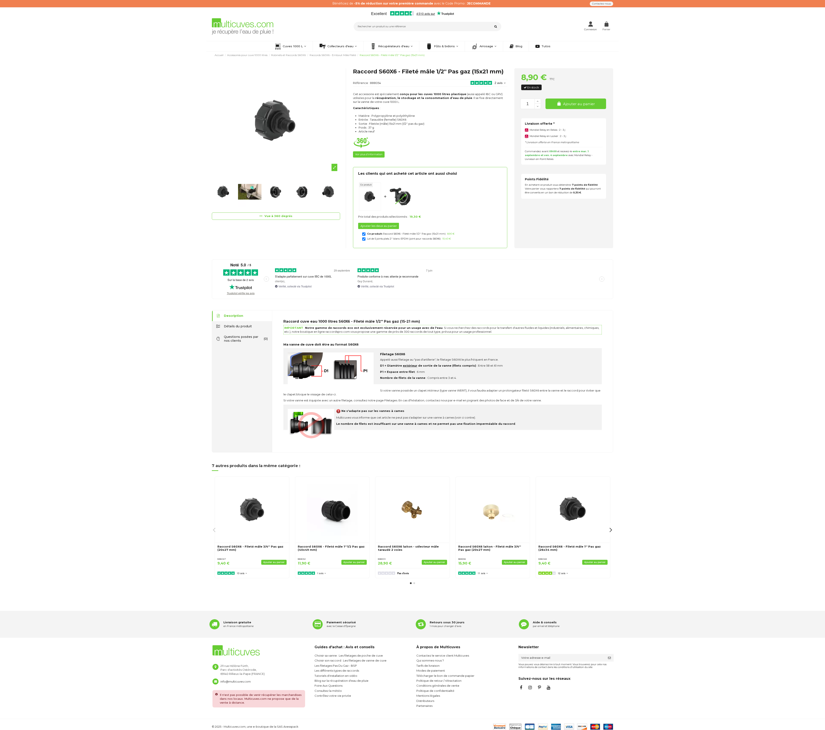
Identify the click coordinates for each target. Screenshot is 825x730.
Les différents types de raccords (337, 670)
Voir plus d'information (368, 154)
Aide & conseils (545, 622)
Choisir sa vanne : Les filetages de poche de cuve (349, 655)
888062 (302, 559)
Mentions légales (428, 695)
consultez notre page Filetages (375, 400)
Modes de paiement (430, 670)
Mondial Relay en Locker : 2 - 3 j (548, 136)
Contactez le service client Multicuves (442, 655)
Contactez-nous (601, 3)
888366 (462, 559)
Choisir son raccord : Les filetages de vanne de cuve (351, 660)
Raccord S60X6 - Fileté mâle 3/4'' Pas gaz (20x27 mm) (250, 548)
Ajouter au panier (579, 104)
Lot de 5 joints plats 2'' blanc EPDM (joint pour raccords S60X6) (404, 238)
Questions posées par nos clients (246, 339)
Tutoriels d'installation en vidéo (336, 675)
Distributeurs (425, 701)
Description (233, 316)
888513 (381, 559)
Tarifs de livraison (428, 665)
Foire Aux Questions (328, 685)
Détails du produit (238, 326)
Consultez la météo (328, 690)
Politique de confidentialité (435, 690)
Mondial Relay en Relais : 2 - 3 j (547, 129)
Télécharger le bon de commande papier (445, 675)
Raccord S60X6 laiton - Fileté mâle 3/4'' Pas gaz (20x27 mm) (489, 548)
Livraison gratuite (237, 622)
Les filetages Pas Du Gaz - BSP (336, 665)
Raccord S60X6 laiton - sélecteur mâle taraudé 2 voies (408, 548)
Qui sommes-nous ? (430, 660)
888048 (542, 559)
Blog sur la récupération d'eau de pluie (341, 680)
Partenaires (424, 705)
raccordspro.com (337, 331)
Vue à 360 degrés (278, 216)
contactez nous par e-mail (444, 400)
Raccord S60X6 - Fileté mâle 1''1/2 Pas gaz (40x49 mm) (331, 548)
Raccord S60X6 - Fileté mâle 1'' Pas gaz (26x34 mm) (569, 548)
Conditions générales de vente (437, 685)
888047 (221, 559)
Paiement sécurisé (341, 622)
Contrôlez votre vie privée (333, 695)
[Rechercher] (496, 26)
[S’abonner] (609, 658)
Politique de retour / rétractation (438, 680)
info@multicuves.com (235, 681)
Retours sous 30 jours (447, 622)
